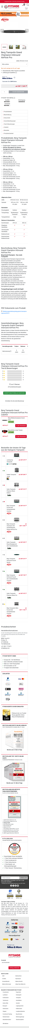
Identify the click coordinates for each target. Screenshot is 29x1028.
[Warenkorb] (27, 8)
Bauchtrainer (19, 1014)
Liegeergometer (19, 1006)
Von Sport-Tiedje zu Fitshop (8, 901)
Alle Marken (5, 1023)
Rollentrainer (19, 1008)
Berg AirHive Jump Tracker (15, 430)
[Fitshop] (11, 6)
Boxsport (5, 1006)
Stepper (4, 1011)
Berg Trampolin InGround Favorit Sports (11, 560)
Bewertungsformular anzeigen (14, 393)
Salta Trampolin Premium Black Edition (11, 491)
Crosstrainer (6, 992)
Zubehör (6, 127)
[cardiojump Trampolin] (17, 455)
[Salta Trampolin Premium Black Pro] (17, 589)
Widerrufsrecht (19, 981)
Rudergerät (18, 995)
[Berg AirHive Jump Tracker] (5, 431)
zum (6, 962)
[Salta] (11, 495)
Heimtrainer (5, 1008)
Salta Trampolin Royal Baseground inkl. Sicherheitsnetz (12, 544)
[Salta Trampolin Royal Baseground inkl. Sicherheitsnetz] (17, 538)
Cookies (4, 978)
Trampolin (18, 997)
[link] (8, 679)
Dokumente (7, 118)
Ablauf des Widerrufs (20, 984)
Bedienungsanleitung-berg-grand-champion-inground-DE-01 (14, 312)
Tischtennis (5, 1000)
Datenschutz (18, 976)
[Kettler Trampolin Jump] (17, 470)
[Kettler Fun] (11, 479)
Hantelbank (18, 1000)
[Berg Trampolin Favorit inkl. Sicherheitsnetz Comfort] (17, 501)
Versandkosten (5, 981)
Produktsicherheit (8, 133)
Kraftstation (6, 997)
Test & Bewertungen (9, 124)
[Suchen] (27, 4)
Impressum (18, 978)
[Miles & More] (14, 946)
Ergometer (18, 992)
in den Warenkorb (18, 92)
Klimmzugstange (20, 1016)
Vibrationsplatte (20, 1019)
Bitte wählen (5, 64)
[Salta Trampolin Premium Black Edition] (17, 485)
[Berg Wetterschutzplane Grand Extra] (5, 420)
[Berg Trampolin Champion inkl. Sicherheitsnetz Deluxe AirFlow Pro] (17, 519)
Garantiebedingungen (10, 121)
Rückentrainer (6, 1016)
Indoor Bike (5, 1003)
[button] (4, 47)
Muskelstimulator (7, 1019)
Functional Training (7, 1014)
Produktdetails (8, 111)
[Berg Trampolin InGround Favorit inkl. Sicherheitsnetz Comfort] (17, 571)
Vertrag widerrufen (15, 967)
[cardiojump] (11, 464)
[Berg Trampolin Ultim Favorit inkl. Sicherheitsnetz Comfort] (17, 604)
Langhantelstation (20, 1011)
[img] (14, 77)
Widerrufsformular (6, 984)
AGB (3, 976)
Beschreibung (7, 114)
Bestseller (6, 130)
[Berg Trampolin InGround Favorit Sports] (17, 554)
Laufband (5, 995)
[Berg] (5, 19)
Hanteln (18, 1003)
